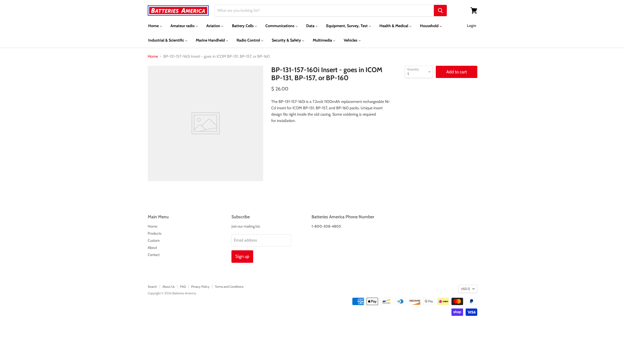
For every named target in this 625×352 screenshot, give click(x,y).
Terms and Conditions (229, 286)
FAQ (183, 286)
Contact (154, 255)
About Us (168, 286)
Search (152, 286)
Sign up (242, 256)
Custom (154, 240)
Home (153, 56)
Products (154, 233)
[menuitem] (155, 26)
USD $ (465, 289)
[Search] (440, 10)
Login (471, 25)
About (152, 247)
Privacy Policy (200, 286)
